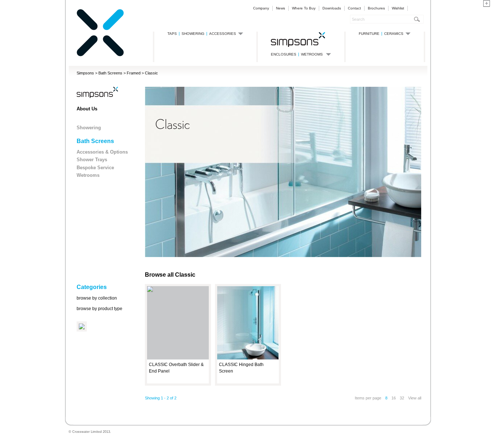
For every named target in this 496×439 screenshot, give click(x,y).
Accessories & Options (102, 152)
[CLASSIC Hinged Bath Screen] (248, 358)
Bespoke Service (95, 167)
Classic (151, 73)
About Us (87, 108)
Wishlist (398, 8)
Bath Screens (110, 73)
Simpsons (85, 73)
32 (402, 398)
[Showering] (298, 39)
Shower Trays (92, 159)
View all (414, 398)
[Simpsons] (100, 55)
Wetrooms (88, 175)
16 (393, 398)
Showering (89, 127)
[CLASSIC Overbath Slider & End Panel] (150, 291)
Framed (134, 73)
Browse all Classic (170, 275)
